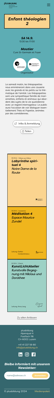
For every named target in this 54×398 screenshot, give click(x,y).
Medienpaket (42, 391)
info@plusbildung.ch (27, 347)
